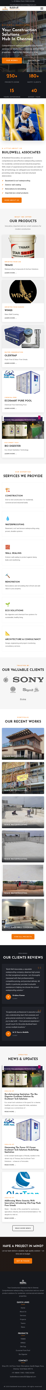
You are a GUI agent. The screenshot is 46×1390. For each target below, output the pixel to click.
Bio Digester (22, 40)
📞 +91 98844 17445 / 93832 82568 (23, 1)
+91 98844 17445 (18, 1373)
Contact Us (33, 60)
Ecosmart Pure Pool (26, 35)
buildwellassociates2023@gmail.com (23, 1377)
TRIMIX (19, 21)
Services (23, 1316)
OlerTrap (21, 30)
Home (23, 1308)
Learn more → (11, 273)
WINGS (19, 26)
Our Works (12, 60)
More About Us (11, 200)
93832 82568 (29, 1373)
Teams (23, 1323)
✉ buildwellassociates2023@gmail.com (23, 5)
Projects (23, 1319)
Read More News (23, 1228)
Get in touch (22, 1261)
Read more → (10, 1111)
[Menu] (42, 8)
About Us (23, 1312)
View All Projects (23, 936)
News (23, 1327)
